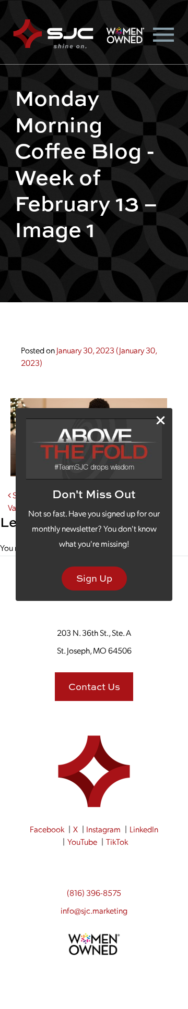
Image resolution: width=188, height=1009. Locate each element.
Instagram (103, 828)
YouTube (82, 841)
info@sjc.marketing (94, 910)
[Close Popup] (160, 420)
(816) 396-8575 (94, 892)
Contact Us (94, 686)
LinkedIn (144, 828)
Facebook (47, 828)
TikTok (117, 841)
